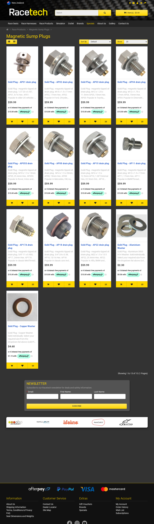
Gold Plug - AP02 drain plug (59, 82)
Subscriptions (122, 513)
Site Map (47, 510)
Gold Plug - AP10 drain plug (95, 163)
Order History (122, 507)
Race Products (46, 23)
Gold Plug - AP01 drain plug (22, 82)
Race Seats (13, 23)
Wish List (120, 510)
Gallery (112, 23)
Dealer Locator (50, 507)
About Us (101, 23)
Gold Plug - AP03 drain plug (95, 82)
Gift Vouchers (85, 504)
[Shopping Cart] (141, 3)
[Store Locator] (130, 3)
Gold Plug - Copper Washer (21, 326)
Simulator (60, 23)
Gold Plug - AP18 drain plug (59, 245)
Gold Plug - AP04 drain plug (131, 82)
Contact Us (123, 23)
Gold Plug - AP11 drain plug (131, 163)
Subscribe (76, 406)
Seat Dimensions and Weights (20, 516)
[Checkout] (145, 3)
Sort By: (84, 42)
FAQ (8, 513)
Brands (80, 23)
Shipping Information (16, 507)
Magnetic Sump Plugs (39, 29)
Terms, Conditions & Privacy (19, 510)
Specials (90, 23)
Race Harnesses (28, 23)
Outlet (71, 23)
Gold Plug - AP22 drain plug (95, 245)
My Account (121, 504)
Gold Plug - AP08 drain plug (59, 163)
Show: (119, 42)
